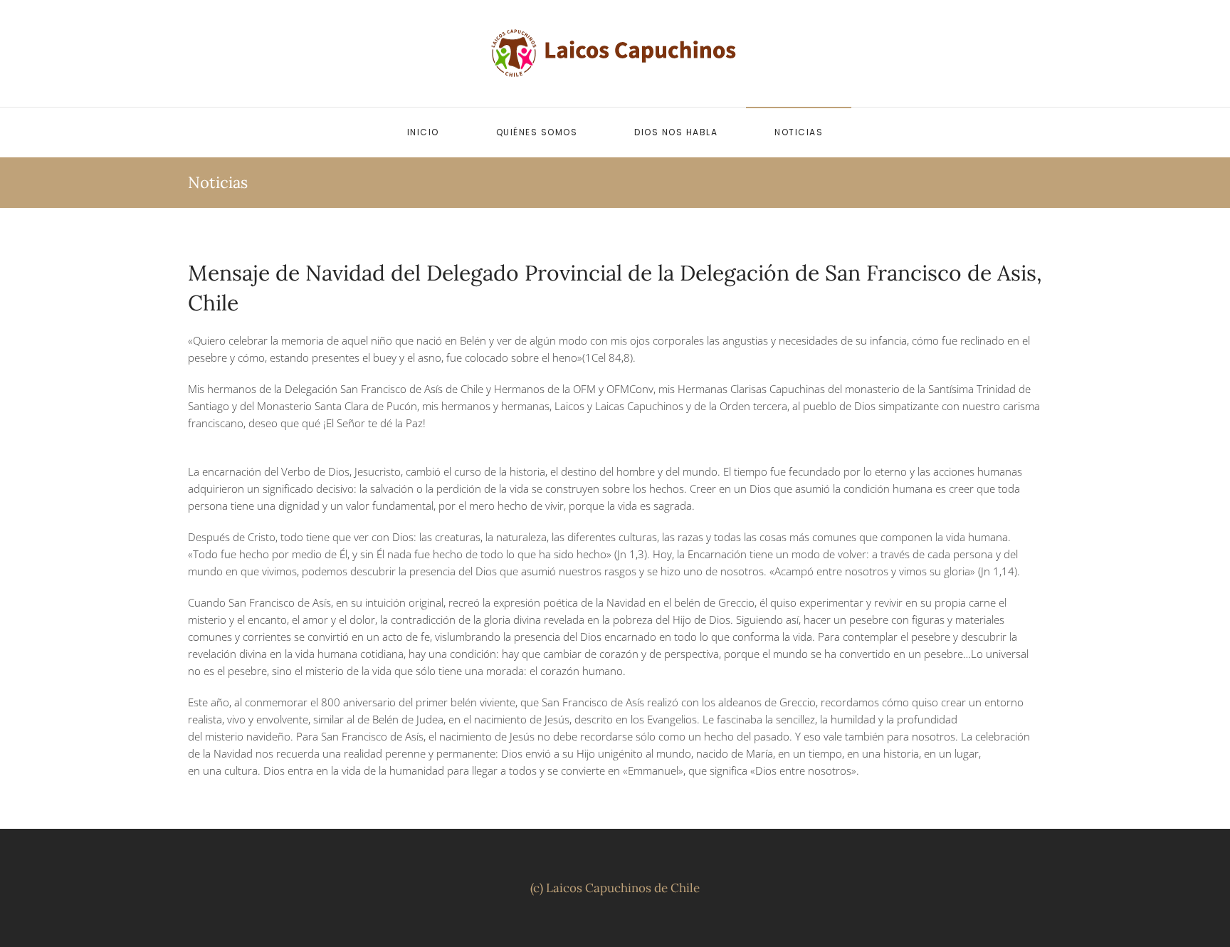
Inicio (423, 132)
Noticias (798, 132)
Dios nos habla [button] (676, 132)
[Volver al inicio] (615, 53)
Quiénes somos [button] (537, 132)
